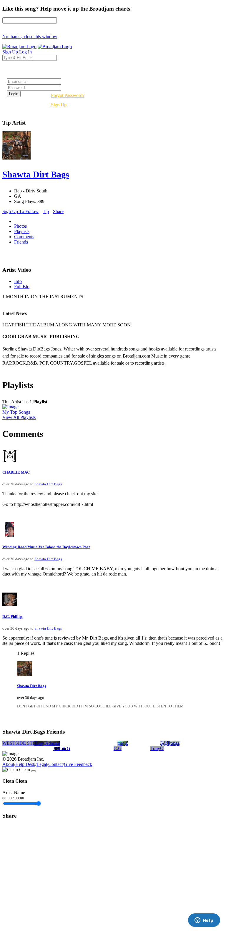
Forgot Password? (67, 95)
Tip (46, 211)
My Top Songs (16, 412)
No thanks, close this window (29, 36)
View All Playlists (19, 417)
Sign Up (59, 104)
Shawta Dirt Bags (48, 484)
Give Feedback (78, 764)
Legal (41, 764)
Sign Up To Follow (20, 211)
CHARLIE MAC (16, 472)
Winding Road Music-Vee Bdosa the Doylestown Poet (46, 547)
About (8, 764)
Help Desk (25, 764)
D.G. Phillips (12, 616)
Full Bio (21, 286)
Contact (55, 764)
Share (58, 211)
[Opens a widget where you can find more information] (204, 920)
